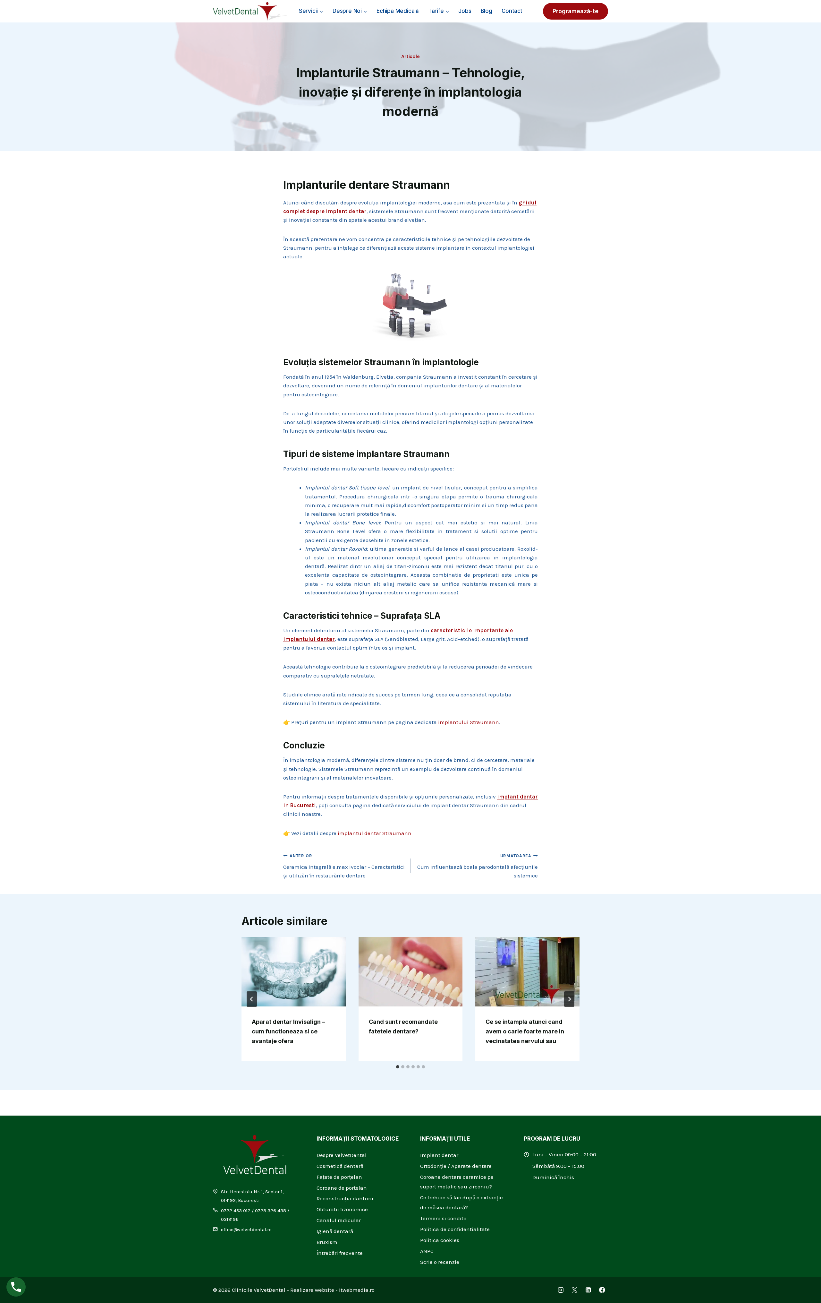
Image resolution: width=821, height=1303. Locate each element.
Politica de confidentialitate (455, 1229)
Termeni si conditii (443, 1218)
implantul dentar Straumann (374, 833)
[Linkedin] (588, 1290)
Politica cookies (439, 1240)
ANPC (427, 1251)
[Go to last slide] (252, 999)
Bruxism (327, 1242)
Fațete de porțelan (339, 1177)
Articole (410, 56)
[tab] (397, 1066)
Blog (486, 11)
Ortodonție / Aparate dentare (456, 1166)
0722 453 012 (235, 1210)
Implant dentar (439, 1155)
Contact (512, 11)
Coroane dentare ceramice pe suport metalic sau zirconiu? (457, 1182)
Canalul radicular (339, 1220)
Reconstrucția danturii (345, 1198)
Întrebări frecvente (340, 1253)
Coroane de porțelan (342, 1188)
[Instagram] (561, 1290)
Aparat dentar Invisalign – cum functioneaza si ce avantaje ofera (288, 1031)
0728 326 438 (270, 1210)
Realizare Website (312, 1290)
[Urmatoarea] (569, 999)
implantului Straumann (468, 722)
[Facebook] (602, 1290)
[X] (574, 1290)
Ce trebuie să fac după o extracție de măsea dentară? (461, 1202)
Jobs (464, 11)
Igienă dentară (335, 1231)
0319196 (230, 1219)
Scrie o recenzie (439, 1262)
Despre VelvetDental (342, 1155)
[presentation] (293, 971)
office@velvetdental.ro (246, 1229)
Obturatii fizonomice (342, 1209)
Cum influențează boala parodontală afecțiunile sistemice (477, 866)
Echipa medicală (398, 11)
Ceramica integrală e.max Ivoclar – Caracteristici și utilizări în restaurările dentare (344, 866)
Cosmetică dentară (340, 1166)
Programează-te (575, 11)
